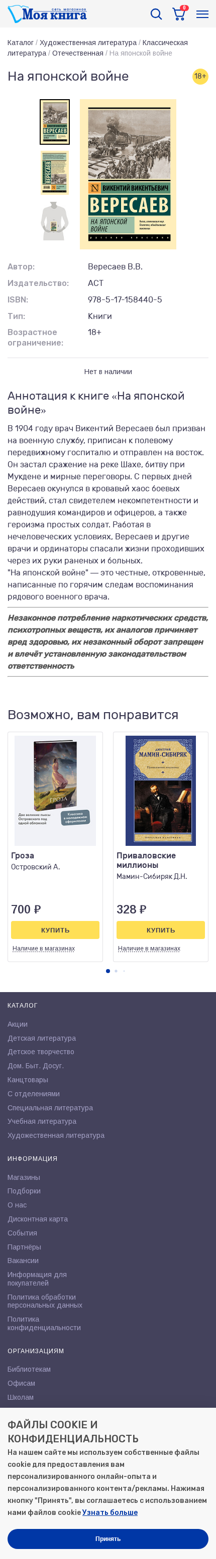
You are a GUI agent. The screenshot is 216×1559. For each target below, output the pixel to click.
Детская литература (42, 1038)
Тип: (16, 316)
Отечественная (77, 53)
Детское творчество (41, 1052)
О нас (17, 1205)
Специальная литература (50, 1108)
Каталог (21, 43)
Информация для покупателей (37, 1279)
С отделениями (34, 1094)
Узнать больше (110, 1512)
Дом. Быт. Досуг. (36, 1066)
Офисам (21, 1383)
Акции (18, 1024)
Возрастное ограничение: (35, 338)
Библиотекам (29, 1369)
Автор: (21, 266)
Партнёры (24, 1247)
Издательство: (38, 283)
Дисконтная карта (38, 1219)
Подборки (24, 1191)
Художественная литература (88, 43)
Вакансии (23, 1261)
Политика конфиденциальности (44, 1323)
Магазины (24, 1177)
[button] (108, 971)
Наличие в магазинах (44, 948)
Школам (21, 1397)
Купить (55, 930)
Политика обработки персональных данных (45, 1301)
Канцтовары (28, 1080)
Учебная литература (42, 1121)
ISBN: (18, 299)
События (22, 1233)
